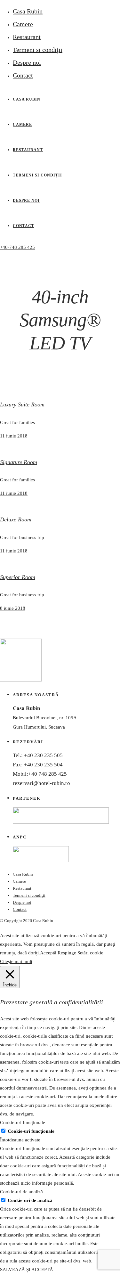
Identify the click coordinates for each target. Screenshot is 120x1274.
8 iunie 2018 (12, 608)
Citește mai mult (16, 961)
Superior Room (17, 577)
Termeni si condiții (37, 49)
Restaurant (27, 36)
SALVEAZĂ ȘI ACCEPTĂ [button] (26, 1269)
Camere (23, 24)
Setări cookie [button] (90, 952)
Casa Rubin (28, 11)
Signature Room (18, 462)
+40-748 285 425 (17, 247)
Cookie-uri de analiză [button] (21, 1191)
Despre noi (27, 62)
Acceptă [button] (48, 952)
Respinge (67, 952)
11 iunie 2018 (14, 435)
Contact (23, 75)
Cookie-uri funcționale (31, 1131)
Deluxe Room (15, 519)
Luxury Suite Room (22, 404)
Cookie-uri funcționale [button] (22, 1122)
